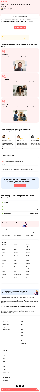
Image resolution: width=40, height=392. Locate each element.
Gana (15, 257)
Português (3, 232)
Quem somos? (4, 319)
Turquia (27, 279)
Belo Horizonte (5, 356)
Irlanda (27, 260)
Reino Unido (4, 274)
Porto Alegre (4, 363)
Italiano (22, 335)
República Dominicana (17, 274)
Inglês (15, 232)
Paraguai (3, 271)
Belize (15, 247)
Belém (3, 364)
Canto (22, 324)
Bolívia (27, 247)
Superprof (2, 19)
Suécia (3, 277)
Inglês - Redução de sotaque (30, 233)
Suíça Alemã (16, 277)
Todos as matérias (24, 343)
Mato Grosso (16, 19)
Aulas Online (4, 326)
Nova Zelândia (16, 269)
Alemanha (15, 244)
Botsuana (3, 249)
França (3, 257)
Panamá (27, 269)
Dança (22, 341)
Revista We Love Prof (6, 377)
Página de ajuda (5, 380)
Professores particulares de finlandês (9, 19)
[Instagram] (23, 386)
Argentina (27, 244)
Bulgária (15, 249)
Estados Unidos (16, 255)
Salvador (4, 352)
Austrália (3, 246)
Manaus (3, 358)
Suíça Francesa (28, 277)
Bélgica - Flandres (29, 246)
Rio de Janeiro (4, 350)
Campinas (4, 369)
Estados (3, 327)
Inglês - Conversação (17, 235)
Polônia (27, 271)
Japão (3, 263)
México (3, 266)
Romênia (27, 274)
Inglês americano (17, 233)
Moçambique (16, 266)
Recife (3, 361)
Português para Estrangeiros (30, 232)
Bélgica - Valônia (4, 247)
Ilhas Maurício (4, 260)
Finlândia (27, 255)
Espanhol (22, 330)
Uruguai (27, 280)
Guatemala (28, 257)
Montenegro (4, 268)
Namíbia (15, 268)
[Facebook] (17, 386)
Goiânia (3, 366)
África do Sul (4, 244)
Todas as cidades (5, 372)
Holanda (3, 258)
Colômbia (3, 252)
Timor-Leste (16, 279)
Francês (22, 329)
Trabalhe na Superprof (6, 329)
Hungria (27, 258)
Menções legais (5, 321)
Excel (21, 340)
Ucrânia (3, 280)
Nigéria (3, 269)
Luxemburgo (28, 263)
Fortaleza (4, 355)
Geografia (22, 332)
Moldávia (27, 266)
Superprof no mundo (6, 324)
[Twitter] (20, 386)
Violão (22, 327)
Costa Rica (16, 252)
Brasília (3, 353)
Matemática (23, 321)
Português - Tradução (29, 235)
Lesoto (15, 263)
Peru (15, 271)
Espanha (3, 255)
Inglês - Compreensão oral (6, 235)
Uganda (15, 280)
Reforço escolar (23, 326)
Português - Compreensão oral (7, 233)
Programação (23, 338)
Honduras (15, 258)
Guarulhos (4, 367)
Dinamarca (28, 252)
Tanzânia (3, 279)
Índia (15, 260)
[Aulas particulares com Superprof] (4, 1)
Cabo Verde (28, 249)
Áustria (15, 246)
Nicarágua (28, 268)
